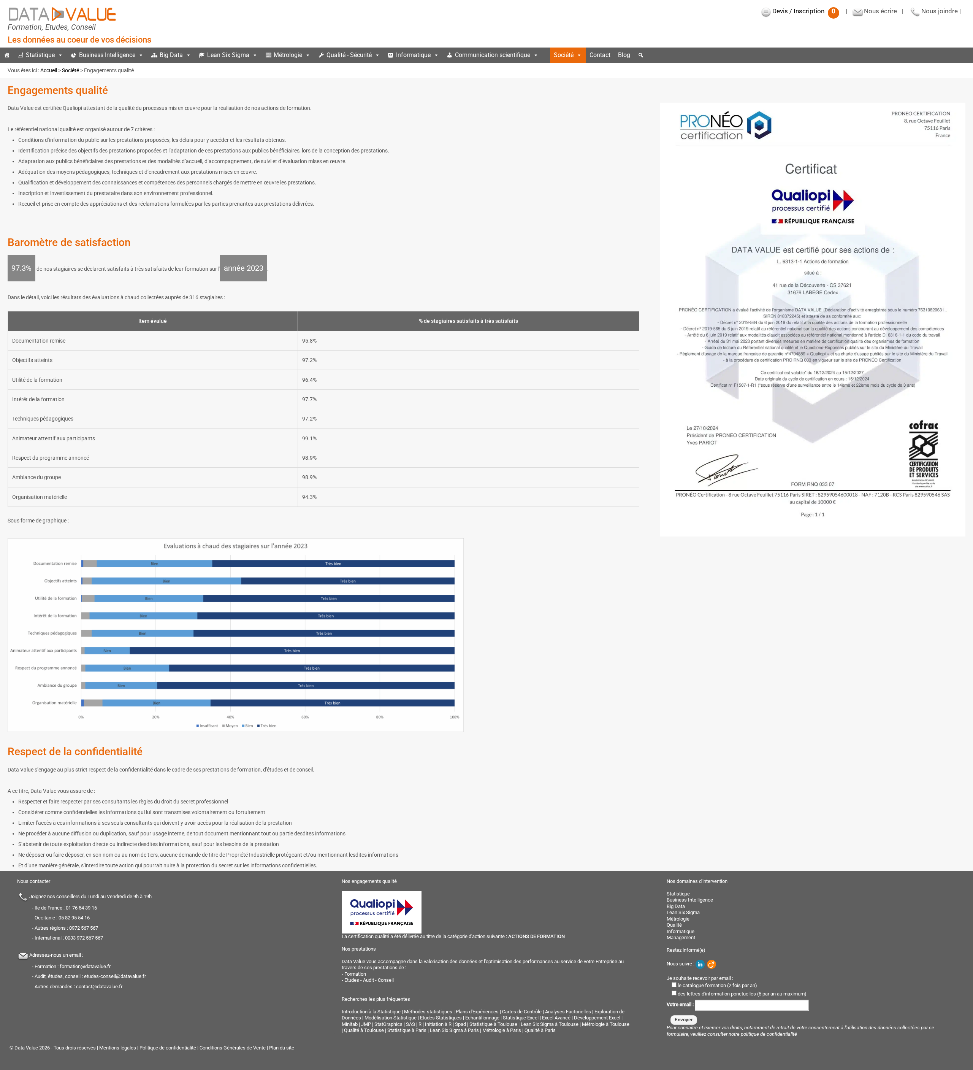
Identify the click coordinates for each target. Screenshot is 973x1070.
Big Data (171, 55)
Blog (624, 55)
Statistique (40, 55)
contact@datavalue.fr (99, 986)
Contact (600, 55)
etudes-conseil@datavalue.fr (115, 976)
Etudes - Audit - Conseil (369, 980)
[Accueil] (7, 55)
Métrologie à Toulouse (605, 1024)
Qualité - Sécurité (349, 55)
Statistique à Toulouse (493, 1024)
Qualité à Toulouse (364, 1030)
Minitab (350, 1024)
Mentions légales (117, 1048)
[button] (641, 55)
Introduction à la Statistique (371, 1011)
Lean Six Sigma (228, 55)
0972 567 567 (83, 928)
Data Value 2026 (32, 1048)
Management (681, 937)
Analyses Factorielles (568, 1011)
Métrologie (288, 55)
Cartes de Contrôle (522, 1011)
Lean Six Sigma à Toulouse (549, 1024)
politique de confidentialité (769, 1034)
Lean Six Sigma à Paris (454, 1030)
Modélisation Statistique (390, 1018)
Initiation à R (438, 1024)
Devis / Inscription (803, 11)
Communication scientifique (492, 55)
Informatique (413, 55)
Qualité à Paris (540, 1030)
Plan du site (281, 1048)
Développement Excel (597, 1018)
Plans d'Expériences (477, 1011)
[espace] (546, 55)
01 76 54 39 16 (81, 908)
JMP (366, 1024)
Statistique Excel (521, 1018)
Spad (460, 1024)
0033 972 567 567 (84, 938)
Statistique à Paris (406, 1030)
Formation (355, 974)
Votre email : (681, 1005)
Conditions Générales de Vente (233, 1048)
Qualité (674, 925)
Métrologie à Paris (501, 1030)
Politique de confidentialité (167, 1048)
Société (564, 55)
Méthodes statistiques (428, 1011)
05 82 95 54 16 (74, 918)
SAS (410, 1024)
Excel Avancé (556, 1018)
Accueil (48, 70)
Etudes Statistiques (441, 1018)
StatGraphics (388, 1024)
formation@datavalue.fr (85, 966)
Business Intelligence (107, 55)
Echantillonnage (482, 1018)
